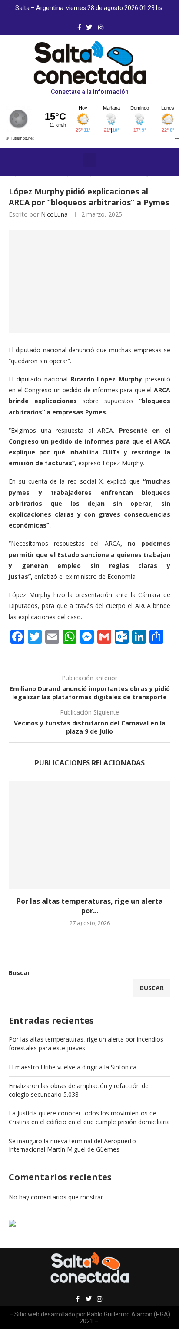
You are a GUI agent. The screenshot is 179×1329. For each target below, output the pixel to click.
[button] (89, 160)
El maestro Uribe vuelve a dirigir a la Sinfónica (72, 1067)
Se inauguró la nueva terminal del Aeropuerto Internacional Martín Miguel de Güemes (72, 1145)
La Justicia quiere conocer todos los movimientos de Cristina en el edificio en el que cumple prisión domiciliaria (89, 1117)
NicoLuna (54, 214)
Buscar (19, 972)
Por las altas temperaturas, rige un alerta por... (90, 905)
